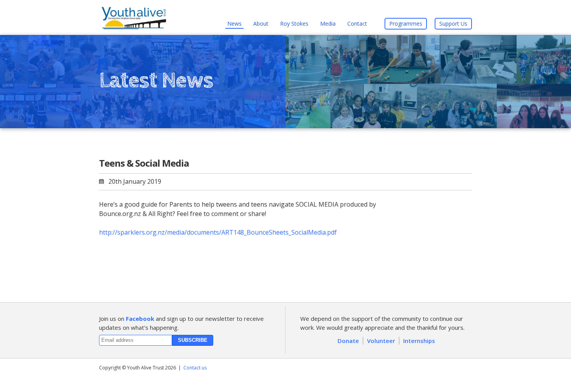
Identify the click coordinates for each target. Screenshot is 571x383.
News (234, 23)
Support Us (453, 23)
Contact (357, 23)
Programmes (405, 23)
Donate (348, 341)
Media (328, 23)
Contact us (195, 367)
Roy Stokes (294, 23)
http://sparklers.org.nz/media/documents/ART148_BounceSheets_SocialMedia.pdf (218, 232)
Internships (419, 341)
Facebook (140, 318)
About (260, 23)
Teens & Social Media (144, 163)
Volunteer (381, 341)
